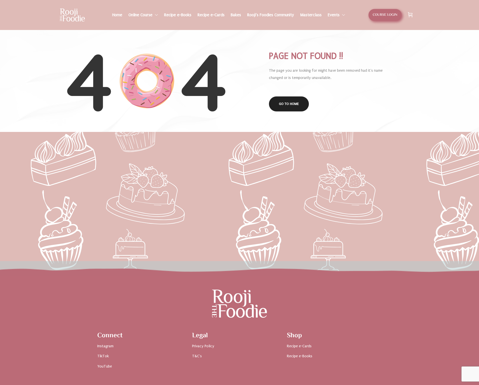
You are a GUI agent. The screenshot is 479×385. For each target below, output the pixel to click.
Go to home (289, 104)
